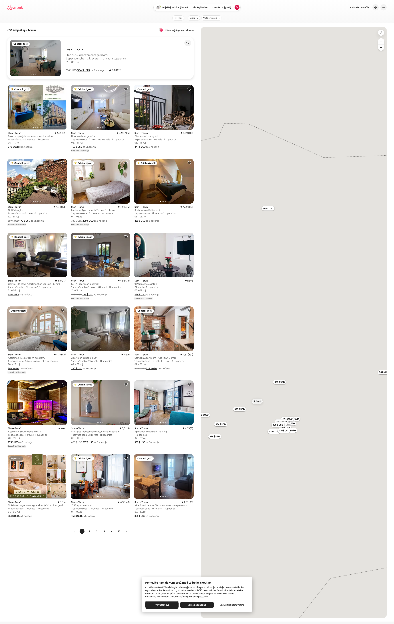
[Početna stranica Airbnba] (15, 7)
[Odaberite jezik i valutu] (375, 7)
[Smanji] (381, 48)
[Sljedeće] (126, 531)
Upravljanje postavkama (232, 605)
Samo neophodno (197, 605)
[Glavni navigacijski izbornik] (383, 7)
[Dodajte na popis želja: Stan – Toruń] (62, 89)
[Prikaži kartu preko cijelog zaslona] (381, 33)
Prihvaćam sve (162, 605)
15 (119, 531)
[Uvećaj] (381, 41)
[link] (75, 531)
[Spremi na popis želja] (187, 43)
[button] (83, 70)
